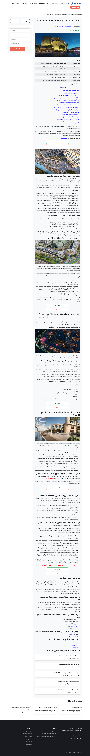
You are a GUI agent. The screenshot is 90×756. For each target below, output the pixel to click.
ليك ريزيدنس (75, 647)
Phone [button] (57, 146)
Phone (14, 21)
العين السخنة (24, 3)
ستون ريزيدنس (74, 626)
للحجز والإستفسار (75, 7)
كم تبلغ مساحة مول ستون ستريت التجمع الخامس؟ (68, 95)
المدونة (17, 3)
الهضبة (76, 623)
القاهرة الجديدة (42, 3)
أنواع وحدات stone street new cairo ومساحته (69, 97)
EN (13, 3)
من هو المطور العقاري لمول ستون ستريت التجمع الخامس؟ (66, 107)
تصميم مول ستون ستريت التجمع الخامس (70, 93)
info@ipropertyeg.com (67, 730)
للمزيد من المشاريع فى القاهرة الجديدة (71, 112)
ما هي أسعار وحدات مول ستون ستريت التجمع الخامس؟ (67, 100)
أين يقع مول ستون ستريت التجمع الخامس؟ (69, 117)
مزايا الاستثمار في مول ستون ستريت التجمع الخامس (68, 103)
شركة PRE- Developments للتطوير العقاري (64, 26)
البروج (77, 643)
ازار (77, 642)
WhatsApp (25, 21)
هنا (68, 635)
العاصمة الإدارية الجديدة (52, 3)
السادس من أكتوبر (64, 3)
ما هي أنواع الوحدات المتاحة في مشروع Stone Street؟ (67, 119)
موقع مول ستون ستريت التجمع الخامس (70, 90)
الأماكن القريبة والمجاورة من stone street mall (69, 91)
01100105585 (70, 634)
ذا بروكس (73, 624)
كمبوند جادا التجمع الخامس (24, 711)
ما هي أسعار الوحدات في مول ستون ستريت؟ (69, 122)
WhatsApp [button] (57, 141)
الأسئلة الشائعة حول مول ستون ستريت (70, 114)
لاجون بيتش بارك (74, 645)
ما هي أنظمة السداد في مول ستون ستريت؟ (69, 121)
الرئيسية (80, 14)
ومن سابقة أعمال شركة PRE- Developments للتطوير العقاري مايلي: (64, 109)
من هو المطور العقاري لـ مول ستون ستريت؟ (69, 116)
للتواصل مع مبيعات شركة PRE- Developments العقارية (67, 110)
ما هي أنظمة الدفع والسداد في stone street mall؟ (68, 102)
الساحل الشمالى (33, 3)
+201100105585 (78, 730)
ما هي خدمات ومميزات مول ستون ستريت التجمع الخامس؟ (66, 98)
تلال (75, 628)
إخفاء (61, 87)
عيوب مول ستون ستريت (73, 105)
